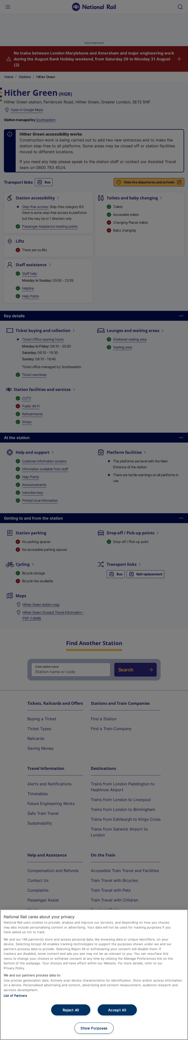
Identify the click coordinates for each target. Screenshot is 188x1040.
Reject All (71, 1010)
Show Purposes (94, 1028)
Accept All (117, 1010)
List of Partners (15, 996)
